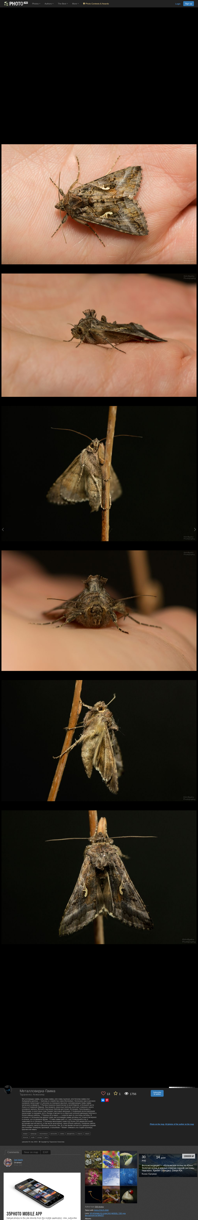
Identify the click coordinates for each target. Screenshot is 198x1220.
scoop (39, 1137)
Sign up (188, 4)
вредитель (71, 1133)
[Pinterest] (107, 1100)
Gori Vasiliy (18, 1160)
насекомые (43, 1133)
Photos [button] (35, 4)
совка (62, 1133)
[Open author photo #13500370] (128, 1159)
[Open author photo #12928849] (111, 1195)
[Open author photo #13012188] (128, 1177)
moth (32, 1137)
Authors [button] (48, 4)
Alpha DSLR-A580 (101, 1210)
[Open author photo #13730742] (93, 1159)
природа (33, 1133)
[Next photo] (195, 529)
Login (177, 4)
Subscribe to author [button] (157, 1093)
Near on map (31, 1152)
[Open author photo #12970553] (93, 1195)
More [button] (75, 4)
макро (25, 1133)
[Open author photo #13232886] (93, 1177)
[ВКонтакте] (103, 1100)
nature (87, 1133)
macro (80, 1133)
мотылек (54, 1133)
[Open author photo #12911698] (128, 1195)
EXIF (45, 1152)
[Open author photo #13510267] (111, 1159)
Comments (13, 1152)
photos (99, 1207)
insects (25, 1137)
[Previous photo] (3, 529)
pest (46, 1137)
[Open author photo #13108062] (111, 1177)
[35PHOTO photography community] (16, 3)
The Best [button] (62, 4)
